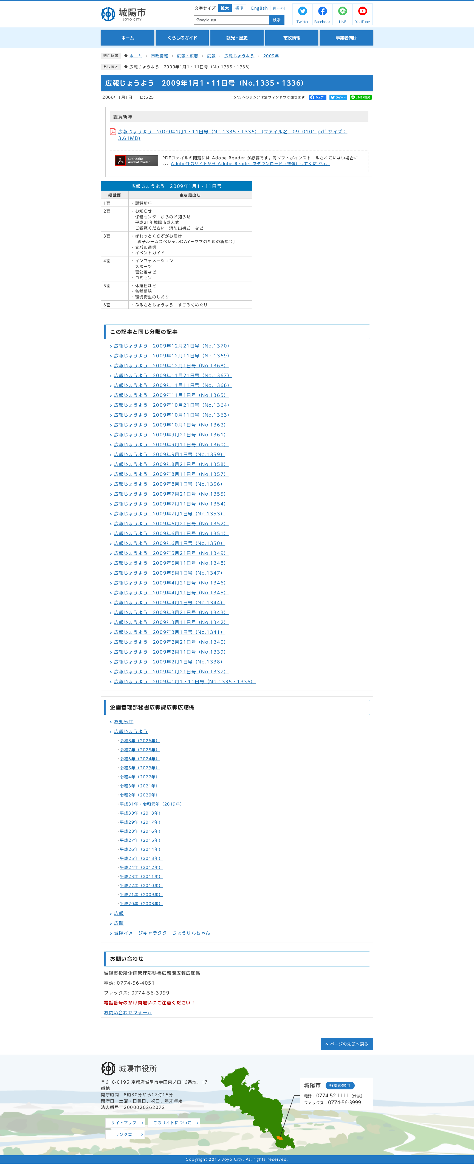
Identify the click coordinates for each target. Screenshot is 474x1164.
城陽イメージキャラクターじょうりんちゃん (162, 933)
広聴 (119, 923)
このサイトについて (172, 1123)
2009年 (271, 56)
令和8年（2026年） (140, 741)
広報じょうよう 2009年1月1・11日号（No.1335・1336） (185, 681)
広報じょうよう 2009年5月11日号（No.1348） (171, 563)
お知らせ (123, 721)
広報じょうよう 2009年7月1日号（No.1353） (169, 514)
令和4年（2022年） (140, 777)
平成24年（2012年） (141, 867)
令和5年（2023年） (140, 768)
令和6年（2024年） (140, 759)
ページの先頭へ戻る (349, 1044)
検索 (277, 20)
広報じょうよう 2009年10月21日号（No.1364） (173, 405)
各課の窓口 (340, 1085)
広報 (211, 56)
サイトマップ (124, 1123)
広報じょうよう (239, 56)
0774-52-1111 (332, 1095)
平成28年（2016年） (141, 831)
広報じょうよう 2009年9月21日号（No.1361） (171, 435)
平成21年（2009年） (141, 895)
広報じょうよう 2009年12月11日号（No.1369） (173, 356)
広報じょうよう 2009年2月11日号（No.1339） (171, 652)
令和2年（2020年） (140, 795)
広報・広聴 (187, 56)
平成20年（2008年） (141, 904)
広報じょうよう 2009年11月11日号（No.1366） (173, 385)
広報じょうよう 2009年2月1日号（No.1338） (169, 662)
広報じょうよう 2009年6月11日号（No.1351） (171, 533)
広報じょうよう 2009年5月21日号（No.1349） (171, 553)
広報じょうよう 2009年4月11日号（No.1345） (171, 593)
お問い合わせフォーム (128, 1012)
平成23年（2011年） (141, 876)
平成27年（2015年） (141, 840)
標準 (239, 8)
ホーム (135, 56)
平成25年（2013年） (141, 858)
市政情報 (159, 56)
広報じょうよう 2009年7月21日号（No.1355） (171, 494)
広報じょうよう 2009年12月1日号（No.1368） (171, 365)
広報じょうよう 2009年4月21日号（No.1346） (171, 583)
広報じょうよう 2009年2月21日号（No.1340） (171, 642)
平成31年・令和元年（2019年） (152, 804)
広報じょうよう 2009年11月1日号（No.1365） (171, 395)
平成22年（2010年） (141, 886)
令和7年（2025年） (140, 750)
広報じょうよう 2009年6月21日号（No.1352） (171, 523)
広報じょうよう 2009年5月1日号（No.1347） (169, 573)
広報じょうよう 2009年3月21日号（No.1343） (171, 612)
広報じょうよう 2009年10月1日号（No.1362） (171, 425)
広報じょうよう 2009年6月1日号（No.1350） (169, 543)
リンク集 (123, 1135)
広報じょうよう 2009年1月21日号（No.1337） (171, 671)
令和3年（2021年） (140, 786)
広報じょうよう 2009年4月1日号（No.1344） (169, 602)
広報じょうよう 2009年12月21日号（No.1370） (173, 346)
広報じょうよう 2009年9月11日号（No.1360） (171, 444)
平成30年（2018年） (141, 813)
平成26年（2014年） (141, 849)
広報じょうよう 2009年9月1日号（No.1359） (169, 454)
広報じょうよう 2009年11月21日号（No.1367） (173, 375)
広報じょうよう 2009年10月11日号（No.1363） (173, 415)
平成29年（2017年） (141, 822)
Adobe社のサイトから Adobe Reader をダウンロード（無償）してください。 (250, 164)
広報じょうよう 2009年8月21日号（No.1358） (171, 464)
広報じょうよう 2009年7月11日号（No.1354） (171, 504)
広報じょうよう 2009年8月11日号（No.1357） (171, 474)
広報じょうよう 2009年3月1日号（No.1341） (169, 632)
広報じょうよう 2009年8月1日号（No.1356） (169, 484)
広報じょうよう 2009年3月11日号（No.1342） (171, 622)
